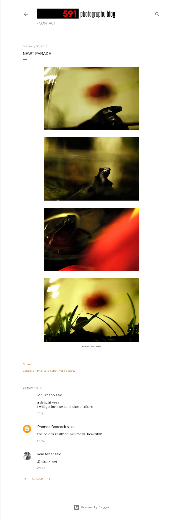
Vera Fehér (50, 370)
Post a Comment (36, 479)
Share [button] (27, 364)
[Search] (157, 13)
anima (37, 370)
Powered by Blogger (95, 507)
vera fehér (45, 454)
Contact (47, 23)
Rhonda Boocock (51, 427)
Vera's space (67, 370)
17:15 (40, 413)
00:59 (41, 441)
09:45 (41, 468)
